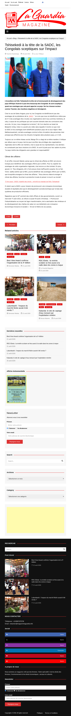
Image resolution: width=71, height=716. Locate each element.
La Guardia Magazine (47, 268)
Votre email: (10, 432)
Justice (26, 2)
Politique (41, 54)
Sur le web (14, 2)
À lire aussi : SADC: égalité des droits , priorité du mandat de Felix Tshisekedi (32, 181)
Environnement (14, 5)
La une (36, 54)
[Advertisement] (35, 520)
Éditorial (20, 2)
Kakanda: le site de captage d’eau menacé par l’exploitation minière (50, 313)
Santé (6, 5)
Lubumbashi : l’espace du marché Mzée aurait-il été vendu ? (17, 308)
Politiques (40, 713)
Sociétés (23, 254)
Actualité (10, 254)
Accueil (7, 2)
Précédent (12, 224)
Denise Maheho (45, 318)
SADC (17, 216)
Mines (32, 2)
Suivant (60, 224)
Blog (14, 38)
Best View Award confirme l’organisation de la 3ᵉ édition (25, 336)
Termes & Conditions (51, 713)
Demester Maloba (14, 266)
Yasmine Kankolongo (13, 54)
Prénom (9, 422)
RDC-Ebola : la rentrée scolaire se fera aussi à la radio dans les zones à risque (51, 263)
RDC (8, 216)
